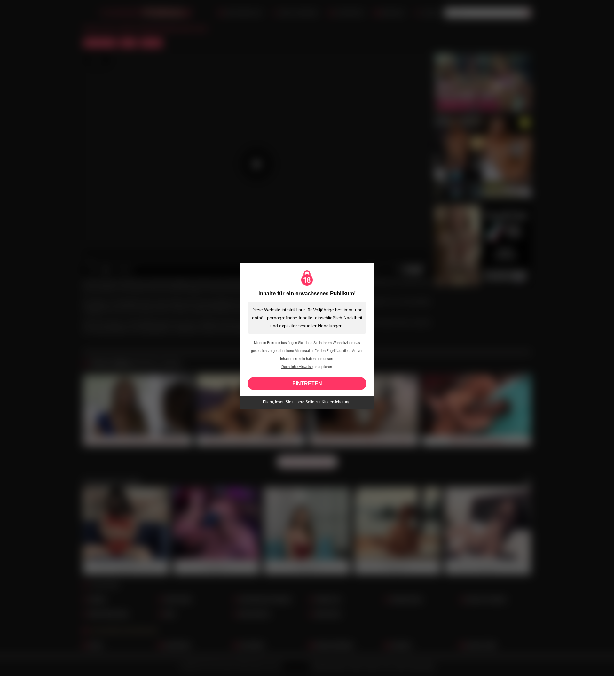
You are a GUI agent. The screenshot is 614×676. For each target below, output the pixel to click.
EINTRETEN (307, 383)
